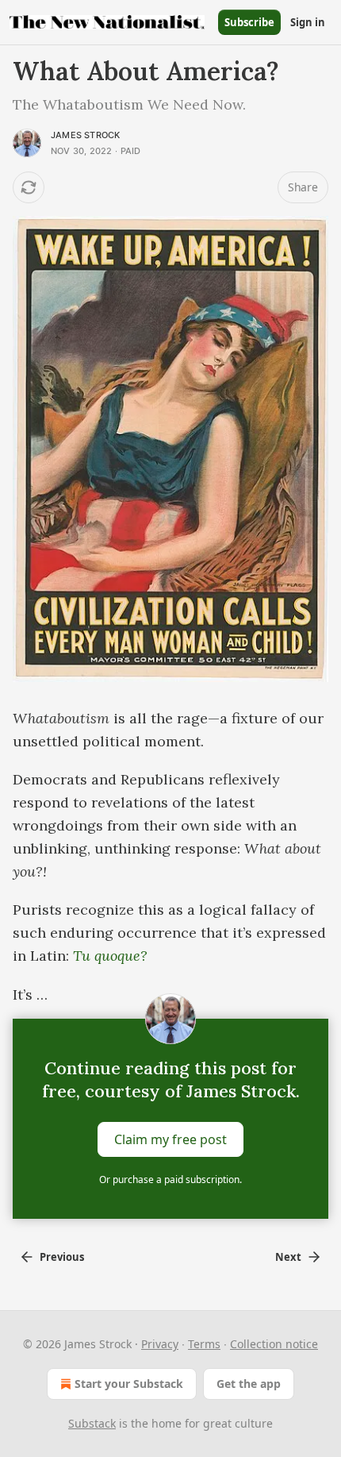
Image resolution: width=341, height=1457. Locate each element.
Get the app (248, 1383)
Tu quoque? (110, 955)
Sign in (307, 22)
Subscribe (249, 22)
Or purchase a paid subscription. (170, 1179)
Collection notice (274, 1343)
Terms (204, 1343)
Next (288, 1257)
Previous (62, 1257)
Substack (92, 1423)
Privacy (159, 1343)
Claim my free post (170, 1139)
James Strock (85, 135)
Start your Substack (129, 1383)
